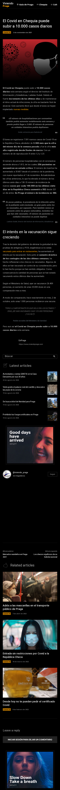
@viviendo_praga (20, 472)
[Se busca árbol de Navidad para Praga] (52, 403)
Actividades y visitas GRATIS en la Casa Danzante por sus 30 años (20, 375)
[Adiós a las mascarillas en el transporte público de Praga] (30, 587)
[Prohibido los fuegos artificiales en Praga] (52, 416)
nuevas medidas (21, 109)
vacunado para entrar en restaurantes (20, 251)
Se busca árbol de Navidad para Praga (19, 401)
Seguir (52, 474)
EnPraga (22, 340)
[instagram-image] (12, 490)
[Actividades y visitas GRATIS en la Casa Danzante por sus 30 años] (52, 376)
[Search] (54, 356)
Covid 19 (7, 32)
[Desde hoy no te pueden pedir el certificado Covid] (30, 683)
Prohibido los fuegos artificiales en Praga (20, 414)
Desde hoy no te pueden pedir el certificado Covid (29, 703)
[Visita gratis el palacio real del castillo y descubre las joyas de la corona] (52, 390)
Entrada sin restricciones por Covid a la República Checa (26, 655)
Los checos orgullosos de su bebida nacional (45, 555)
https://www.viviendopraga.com (31, 344)
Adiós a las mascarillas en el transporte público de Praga (26, 607)
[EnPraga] (9, 343)
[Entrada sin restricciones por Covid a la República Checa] (30, 635)
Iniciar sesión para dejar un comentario (30, 739)
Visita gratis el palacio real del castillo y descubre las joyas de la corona (24, 388)
